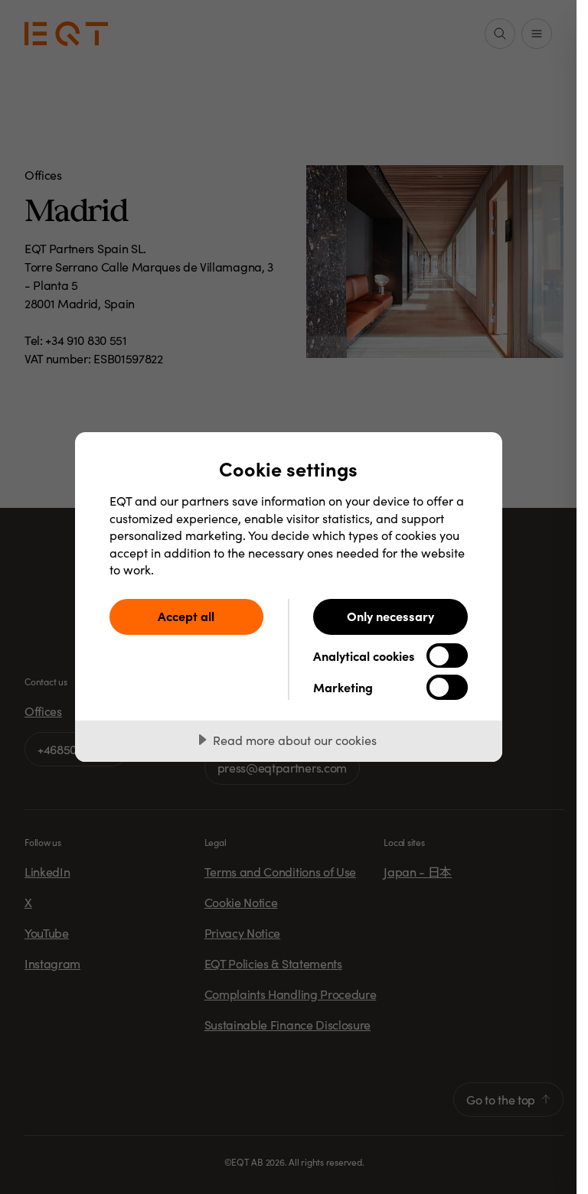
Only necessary (390, 615)
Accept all (186, 615)
